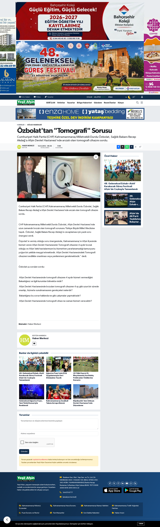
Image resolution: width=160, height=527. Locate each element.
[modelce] (80, 114)
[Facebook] (110, 483)
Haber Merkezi (40, 338)
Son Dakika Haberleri (91, 513)
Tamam (141, 523)
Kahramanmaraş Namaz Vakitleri (96, 506)
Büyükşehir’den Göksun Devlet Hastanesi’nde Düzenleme (83, 403)
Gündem (98, 103)
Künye (121, 103)
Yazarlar (50, 97)
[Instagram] (118, 483)
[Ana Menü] (142, 102)
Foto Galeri (25, 97)
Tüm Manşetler (58, 513)
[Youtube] (127, 483)
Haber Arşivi (119, 513)
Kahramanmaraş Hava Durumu (64, 506)
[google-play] (133, 490)
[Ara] (137, 102)
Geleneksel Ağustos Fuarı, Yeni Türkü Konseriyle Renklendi (30, 403)
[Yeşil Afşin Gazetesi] (26, 103)
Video (38, 97)
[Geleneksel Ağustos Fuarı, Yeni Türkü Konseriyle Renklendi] (31, 392)
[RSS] (135, 483)
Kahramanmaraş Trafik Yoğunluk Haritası (125, 507)
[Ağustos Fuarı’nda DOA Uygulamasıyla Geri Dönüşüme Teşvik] (58, 364)
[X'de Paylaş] (123, 147)
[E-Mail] (34, 344)
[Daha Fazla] (132, 147)
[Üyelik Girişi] (141, 97)
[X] (114, 483)
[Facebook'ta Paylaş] (118, 147)
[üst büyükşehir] (80, 47)
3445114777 (68, 492)
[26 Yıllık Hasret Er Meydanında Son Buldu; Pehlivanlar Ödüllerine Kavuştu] (85, 364)
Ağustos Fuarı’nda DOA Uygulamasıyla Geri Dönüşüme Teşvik (56, 375)
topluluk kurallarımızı (40, 459)
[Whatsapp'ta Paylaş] (127, 147)
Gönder (24, 452)
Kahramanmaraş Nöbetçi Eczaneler (30, 507)
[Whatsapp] (131, 483)
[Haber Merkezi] (24, 340)
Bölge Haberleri (84, 103)
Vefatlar (61, 103)
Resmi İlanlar (110, 103)
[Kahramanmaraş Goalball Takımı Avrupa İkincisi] (58, 392)
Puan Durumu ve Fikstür (30, 513)
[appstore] (112, 490)
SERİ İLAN (50, 103)
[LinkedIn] (123, 483)
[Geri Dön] (7, 519)
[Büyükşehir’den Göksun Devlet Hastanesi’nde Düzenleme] (85, 392)
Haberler (20, 125)
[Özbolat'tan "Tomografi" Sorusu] (58, 177)
